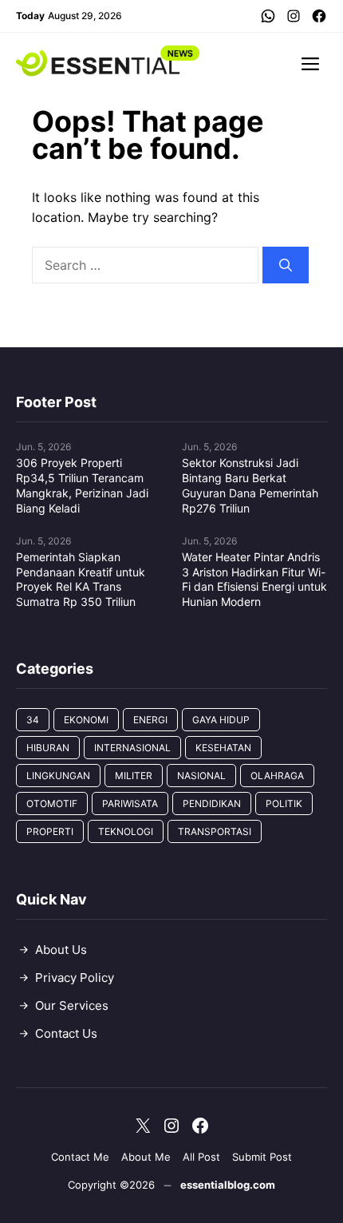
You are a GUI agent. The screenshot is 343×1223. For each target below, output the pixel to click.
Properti (49, 831)
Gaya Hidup (221, 720)
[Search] (285, 265)
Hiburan (47, 748)
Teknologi (125, 831)
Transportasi (214, 831)
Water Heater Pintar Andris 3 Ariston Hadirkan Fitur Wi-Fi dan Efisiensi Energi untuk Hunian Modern (254, 579)
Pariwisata (130, 803)
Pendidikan (212, 803)
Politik (284, 803)
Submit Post (262, 1156)
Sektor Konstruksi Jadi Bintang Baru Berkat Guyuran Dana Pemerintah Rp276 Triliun (250, 485)
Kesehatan (223, 748)
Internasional (132, 748)
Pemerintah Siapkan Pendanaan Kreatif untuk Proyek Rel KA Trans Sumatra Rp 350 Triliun (80, 579)
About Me (146, 1156)
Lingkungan (58, 776)
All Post (201, 1156)
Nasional (201, 776)
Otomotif (51, 803)
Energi (150, 720)
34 (32, 720)
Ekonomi (86, 720)
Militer (133, 776)
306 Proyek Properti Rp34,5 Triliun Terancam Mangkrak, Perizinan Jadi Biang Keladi (82, 485)
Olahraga (277, 776)
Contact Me (80, 1156)
